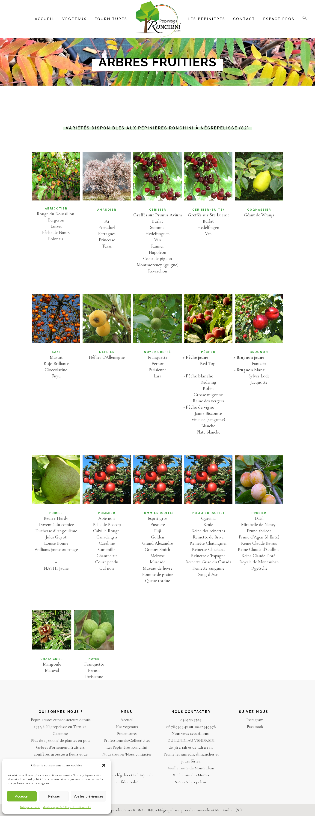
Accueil (127, 719)
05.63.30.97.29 (191, 719)
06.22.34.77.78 (205, 726)
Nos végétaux (127, 726)
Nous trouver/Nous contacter (127, 754)
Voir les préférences (89, 796)
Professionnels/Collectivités (127, 740)
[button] (103, 765)
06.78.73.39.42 (177, 726)
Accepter (22, 796)
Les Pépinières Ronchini (127, 747)
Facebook (255, 726)
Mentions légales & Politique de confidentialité (67, 807)
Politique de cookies (30, 807)
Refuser (54, 796)
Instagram (255, 719)
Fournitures (127, 733)
